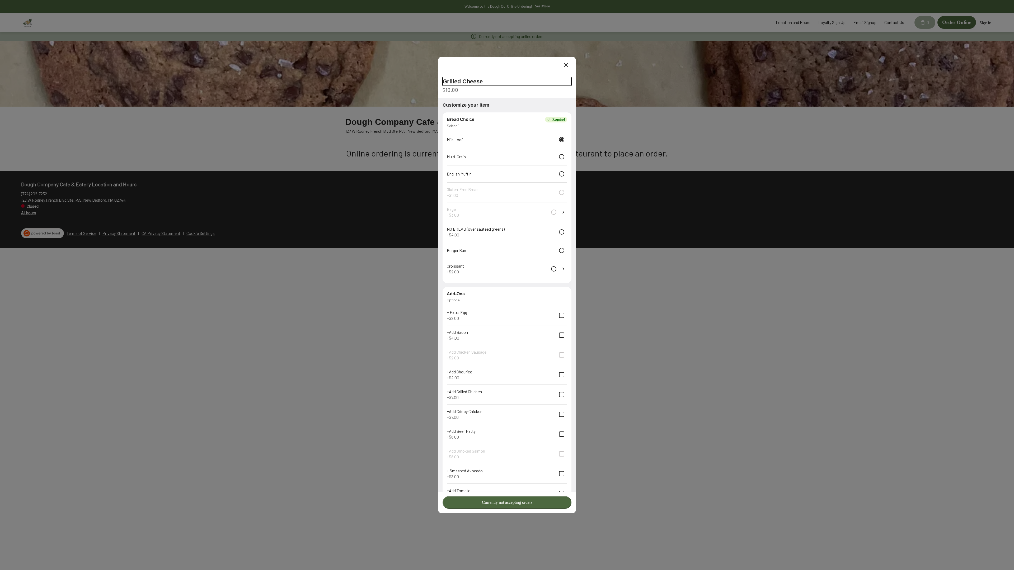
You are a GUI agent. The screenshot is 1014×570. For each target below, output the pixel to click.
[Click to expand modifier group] (563, 269)
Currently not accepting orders (507, 502)
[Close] (566, 65)
